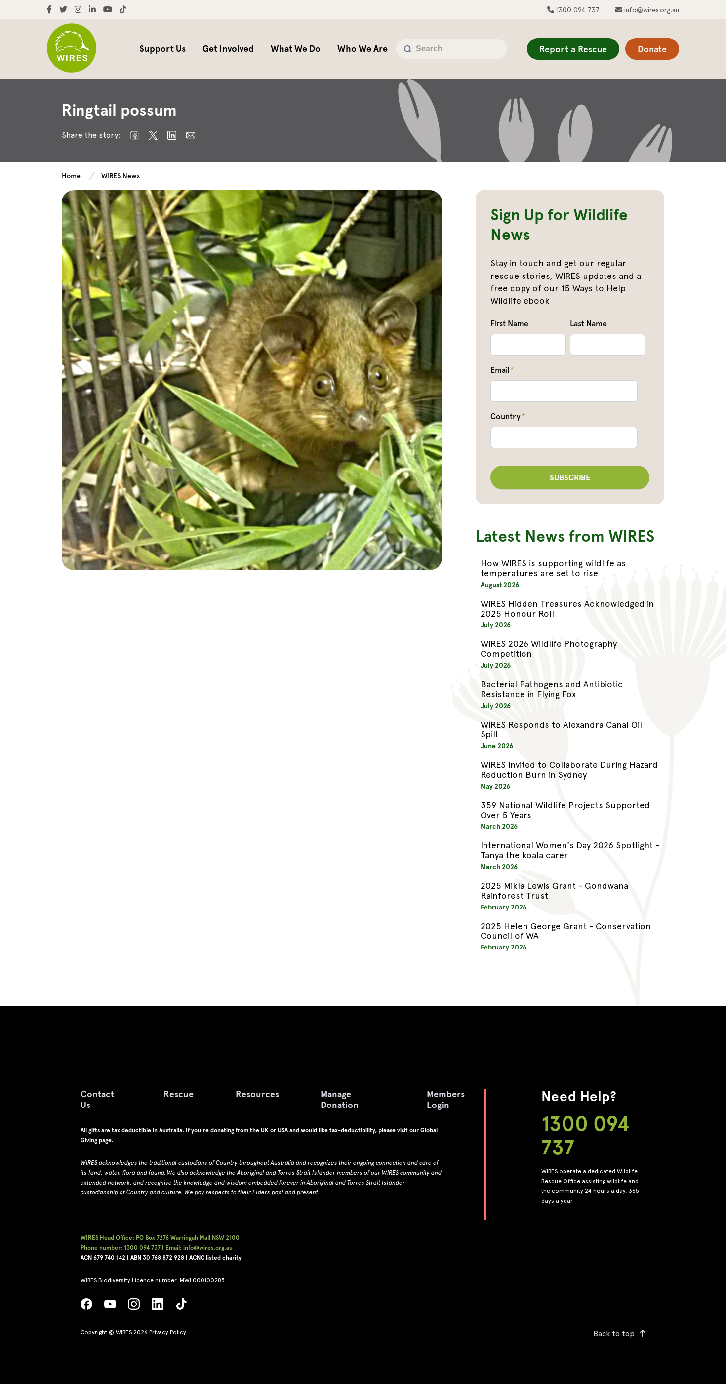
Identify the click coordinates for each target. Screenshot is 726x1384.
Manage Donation (340, 1099)
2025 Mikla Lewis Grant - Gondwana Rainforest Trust (554, 890)
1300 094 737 (577, 10)
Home (71, 176)
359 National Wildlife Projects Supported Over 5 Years (565, 810)
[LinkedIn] (157, 1307)
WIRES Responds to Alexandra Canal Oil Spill (561, 729)
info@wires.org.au (650, 10)
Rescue (178, 1094)
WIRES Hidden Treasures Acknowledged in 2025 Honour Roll (567, 608)
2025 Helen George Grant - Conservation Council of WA (566, 931)
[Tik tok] (181, 1307)
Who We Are (362, 48)
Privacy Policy (167, 1332)
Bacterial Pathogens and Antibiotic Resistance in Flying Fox (552, 689)
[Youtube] (110, 1307)
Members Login (446, 1099)
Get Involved (228, 48)
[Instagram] (134, 1307)
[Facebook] (86, 1307)
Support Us (162, 48)
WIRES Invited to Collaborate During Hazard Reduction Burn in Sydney (569, 769)
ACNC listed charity (215, 1257)
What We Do (296, 48)
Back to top (614, 1333)
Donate (652, 49)
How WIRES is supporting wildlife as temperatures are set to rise (553, 568)
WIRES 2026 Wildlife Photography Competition (549, 648)
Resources (257, 1094)
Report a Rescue (573, 49)
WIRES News (120, 176)
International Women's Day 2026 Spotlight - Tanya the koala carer (570, 850)
